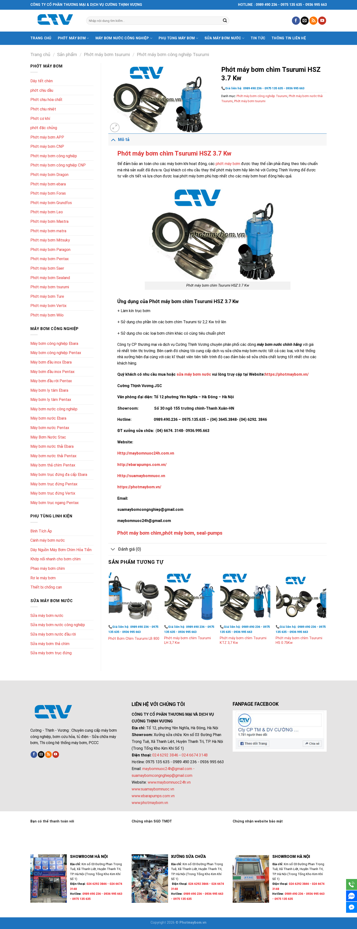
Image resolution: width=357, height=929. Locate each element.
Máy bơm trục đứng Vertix (52, 493)
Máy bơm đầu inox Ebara (51, 362)
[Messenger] (351, 907)
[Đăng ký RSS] (313, 21)
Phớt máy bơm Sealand (50, 277)
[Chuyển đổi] (113, 139)
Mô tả (123, 139)
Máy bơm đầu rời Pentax (51, 381)
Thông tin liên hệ (289, 38)
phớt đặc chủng (43, 127)
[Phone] (351, 884)
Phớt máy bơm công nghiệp (53, 156)
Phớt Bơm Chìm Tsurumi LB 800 (133, 639)
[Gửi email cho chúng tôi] (305, 21)
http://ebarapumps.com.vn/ (142, 464)
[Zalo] (351, 895)
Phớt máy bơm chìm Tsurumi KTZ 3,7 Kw (243, 640)
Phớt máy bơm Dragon (49, 174)
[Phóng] (114, 127)
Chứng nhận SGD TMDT (152, 821)
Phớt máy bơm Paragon (50, 249)
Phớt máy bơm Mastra (49, 221)
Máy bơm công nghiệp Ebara (54, 343)
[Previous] (108, 613)
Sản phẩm (67, 54)
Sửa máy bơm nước (222, 38)
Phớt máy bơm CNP (47, 146)
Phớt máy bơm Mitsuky (50, 240)
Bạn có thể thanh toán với (52, 821)
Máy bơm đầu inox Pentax (52, 371)
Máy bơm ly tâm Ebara (49, 390)
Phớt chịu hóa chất (46, 99)
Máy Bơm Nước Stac (48, 437)
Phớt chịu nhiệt (43, 109)
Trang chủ (40, 38)
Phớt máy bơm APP (47, 137)
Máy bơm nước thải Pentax (53, 456)
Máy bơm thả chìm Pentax (52, 465)
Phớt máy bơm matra (48, 231)
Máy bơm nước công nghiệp (122, 38)
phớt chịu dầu (41, 90)
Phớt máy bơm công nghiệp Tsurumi (173, 54)
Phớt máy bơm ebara (48, 184)
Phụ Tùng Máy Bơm (177, 38)
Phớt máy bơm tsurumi (107, 54)
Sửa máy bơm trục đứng (51, 653)
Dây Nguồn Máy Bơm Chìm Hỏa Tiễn (61, 549)
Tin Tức (258, 38)
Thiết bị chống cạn (46, 587)
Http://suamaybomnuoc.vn (141, 475)
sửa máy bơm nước (194, 374)
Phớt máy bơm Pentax (49, 259)
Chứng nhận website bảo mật (258, 821)
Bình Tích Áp (41, 531)
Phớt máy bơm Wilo (47, 315)
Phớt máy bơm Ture (47, 296)
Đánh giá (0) (129, 549)
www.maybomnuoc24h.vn (169, 782)
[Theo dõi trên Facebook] (296, 21)
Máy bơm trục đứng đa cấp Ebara (58, 474)
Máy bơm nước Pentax (49, 427)
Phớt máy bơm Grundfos (51, 202)
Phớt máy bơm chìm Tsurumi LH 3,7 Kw (187, 640)
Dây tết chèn (41, 81)
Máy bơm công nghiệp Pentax (55, 352)
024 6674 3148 (195, 755)
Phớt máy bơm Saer (47, 268)
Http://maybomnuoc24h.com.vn (145, 453)
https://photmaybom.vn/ (287, 374)
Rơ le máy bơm (43, 578)
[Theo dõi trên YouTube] (322, 21)
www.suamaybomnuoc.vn (153, 789)
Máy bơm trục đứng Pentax (53, 484)
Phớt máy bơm (72, 38)
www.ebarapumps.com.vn (153, 796)
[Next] (326, 613)
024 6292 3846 (165, 755)
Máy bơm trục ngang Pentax (54, 502)
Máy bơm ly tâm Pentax (50, 399)
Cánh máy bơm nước (47, 540)
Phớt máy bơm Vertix (48, 305)
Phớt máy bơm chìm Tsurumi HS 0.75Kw (299, 640)
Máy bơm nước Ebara (48, 418)
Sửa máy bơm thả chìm (49, 643)
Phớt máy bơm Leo (46, 212)
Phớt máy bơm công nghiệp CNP (58, 165)
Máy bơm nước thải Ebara (52, 446)
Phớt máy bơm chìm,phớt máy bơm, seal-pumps (169, 533)
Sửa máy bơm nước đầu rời (53, 634)
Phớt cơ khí (40, 118)
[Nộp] (225, 21)
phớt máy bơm (228, 163)
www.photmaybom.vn (150, 802)
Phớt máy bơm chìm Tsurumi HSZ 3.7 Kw (174, 153)
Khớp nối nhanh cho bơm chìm (55, 559)
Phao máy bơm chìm (47, 568)
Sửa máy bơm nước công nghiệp (57, 624)
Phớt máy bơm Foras (48, 193)
